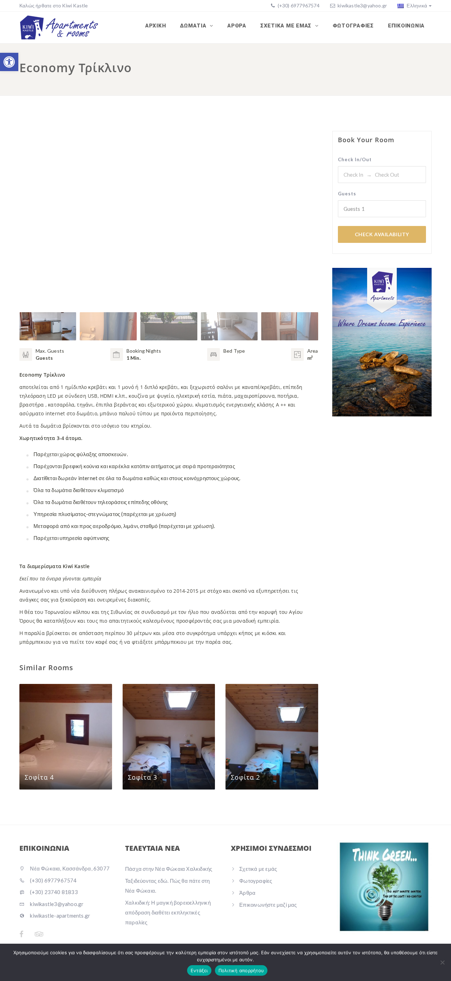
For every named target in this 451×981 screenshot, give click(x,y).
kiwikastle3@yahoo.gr (362, 5)
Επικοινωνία (406, 26)
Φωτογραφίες (353, 26)
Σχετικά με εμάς (286, 26)
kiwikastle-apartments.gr (59, 915)
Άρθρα (236, 26)
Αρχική (155, 26)
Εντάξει (199, 970)
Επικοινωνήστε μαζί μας (268, 904)
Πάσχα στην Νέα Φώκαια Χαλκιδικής (168, 869)
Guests (347, 193)
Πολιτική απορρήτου (241, 970)
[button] (9, 62)
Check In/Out (355, 159)
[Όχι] (442, 962)
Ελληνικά (416, 5)
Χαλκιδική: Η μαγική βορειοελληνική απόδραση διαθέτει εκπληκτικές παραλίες (168, 912)
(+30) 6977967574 (297, 5)
